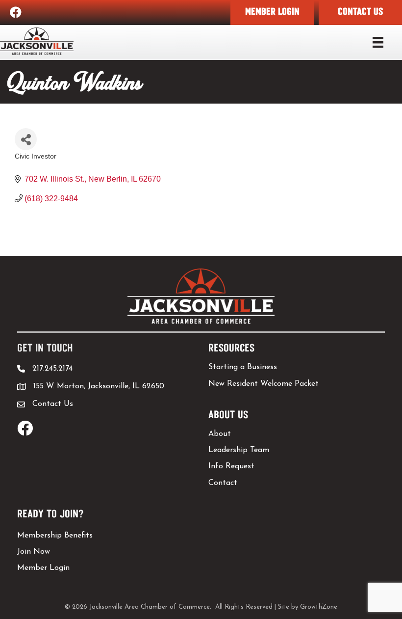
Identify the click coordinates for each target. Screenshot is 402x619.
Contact (222, 483)
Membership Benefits (55, 535)
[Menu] (378, 42)
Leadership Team (238, 450)
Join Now (33, 552)
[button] (272, 12)
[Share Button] (26, 139)
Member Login (43, 568)
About (219, 434)
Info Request (231, 466)
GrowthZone (318, 607)
